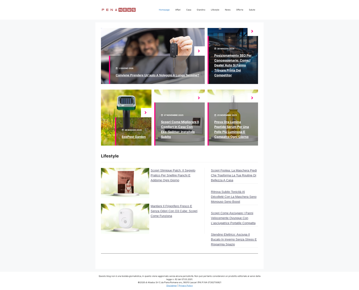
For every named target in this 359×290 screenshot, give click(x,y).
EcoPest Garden (134, 137)
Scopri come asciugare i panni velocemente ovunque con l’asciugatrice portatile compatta (233, 218)
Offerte (239, 9)
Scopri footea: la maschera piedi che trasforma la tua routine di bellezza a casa (234, 175)
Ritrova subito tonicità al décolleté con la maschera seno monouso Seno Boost (233, 196)
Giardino (201, 9)
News (228, 9)
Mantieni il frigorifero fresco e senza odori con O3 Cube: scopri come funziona (174, 211)
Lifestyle (215, 9)
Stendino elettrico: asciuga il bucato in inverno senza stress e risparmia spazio (234, 239)
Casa (188, 9)
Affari (178, 9)
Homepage (164, 9)
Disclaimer (171, 285)
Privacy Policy (186, 285)
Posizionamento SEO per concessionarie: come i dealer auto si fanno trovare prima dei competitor (233, 65)
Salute (252, 9)
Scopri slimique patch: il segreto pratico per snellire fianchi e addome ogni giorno (173, 175)
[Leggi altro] (199, 51)
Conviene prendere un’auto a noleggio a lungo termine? (157, 75)
